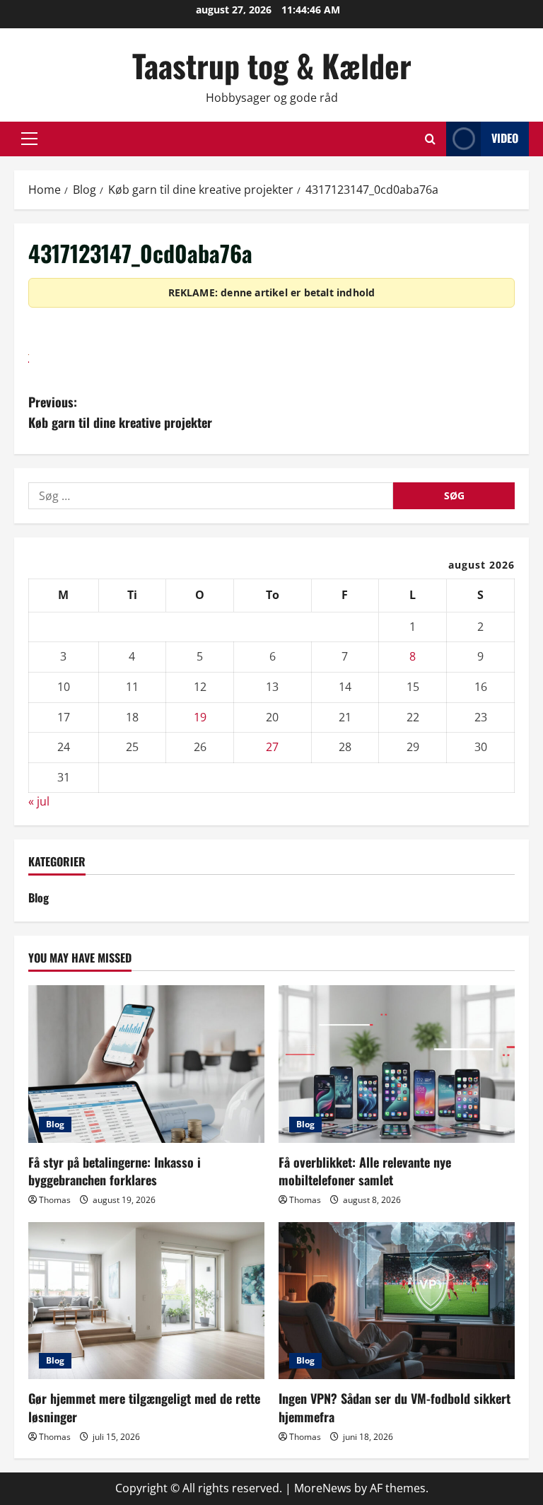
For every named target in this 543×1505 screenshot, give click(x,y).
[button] (29, 138)
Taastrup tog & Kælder (271, 65)
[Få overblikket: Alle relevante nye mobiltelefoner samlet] (397, 1064)
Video (504, 137)
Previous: (120, 412)
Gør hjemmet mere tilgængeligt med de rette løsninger (144, 1407)
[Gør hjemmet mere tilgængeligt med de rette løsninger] (146, 1301)
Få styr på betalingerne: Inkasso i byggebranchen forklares (114, 1171)
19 (200, 717)
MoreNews (322, 1488)
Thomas (55, 1200)
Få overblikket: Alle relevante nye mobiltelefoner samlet (365, 1171)
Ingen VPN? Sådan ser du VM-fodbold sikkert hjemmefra (394, 1407)
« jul (38, 801)
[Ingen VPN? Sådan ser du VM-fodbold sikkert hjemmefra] (397, 1301)
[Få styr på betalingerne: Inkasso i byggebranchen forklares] (146, 1064)
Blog (38, 897)
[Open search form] (430, 139)
